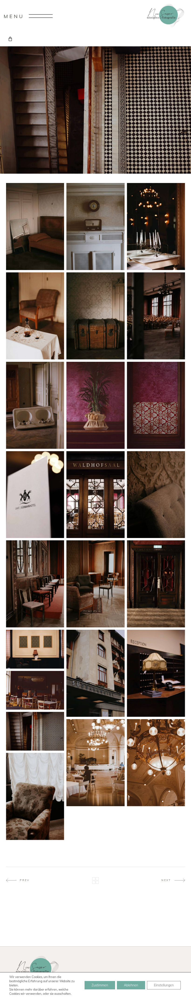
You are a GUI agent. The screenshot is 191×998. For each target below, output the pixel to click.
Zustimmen (100, 985)
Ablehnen (131, 985)
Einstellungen (164, 985)
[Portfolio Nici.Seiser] (35, 226)
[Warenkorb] (10, 39)
